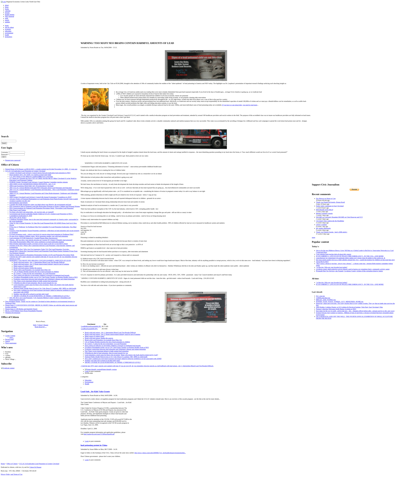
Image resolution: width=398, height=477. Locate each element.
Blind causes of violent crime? (23, 266)
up (161, 366)
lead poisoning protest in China (94, 445)
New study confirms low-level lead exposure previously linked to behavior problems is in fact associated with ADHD (123, 359)
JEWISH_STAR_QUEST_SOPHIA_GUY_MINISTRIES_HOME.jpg (339, 301)
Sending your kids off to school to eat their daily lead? (31, 294)
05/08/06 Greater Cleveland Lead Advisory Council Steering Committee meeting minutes (38, 182)
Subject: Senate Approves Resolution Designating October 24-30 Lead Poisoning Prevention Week (41, 255)
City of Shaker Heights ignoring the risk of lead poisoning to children (36, 272)
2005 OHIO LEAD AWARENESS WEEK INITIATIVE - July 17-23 (32, 184)
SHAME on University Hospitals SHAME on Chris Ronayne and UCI (339, 217)
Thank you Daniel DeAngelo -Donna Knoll (330, 202)
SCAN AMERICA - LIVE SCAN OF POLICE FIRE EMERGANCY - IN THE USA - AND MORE (350, 256)
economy (8, 29)
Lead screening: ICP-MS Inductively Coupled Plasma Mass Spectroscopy (33, 238)
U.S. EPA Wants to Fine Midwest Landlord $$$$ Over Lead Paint (31, 176)
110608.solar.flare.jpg (323, 298)
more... (11, 337)
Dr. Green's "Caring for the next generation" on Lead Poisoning (34, 273)
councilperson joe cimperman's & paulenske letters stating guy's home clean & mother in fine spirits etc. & (350, 258)
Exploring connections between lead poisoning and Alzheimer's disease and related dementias (44, 279)
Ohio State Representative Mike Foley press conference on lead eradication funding (36, 242)
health (7, 35)
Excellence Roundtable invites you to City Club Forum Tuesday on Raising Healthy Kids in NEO (46, 277)
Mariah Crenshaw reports (324, 213)
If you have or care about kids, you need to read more (239, 105)
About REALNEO (322, 262)
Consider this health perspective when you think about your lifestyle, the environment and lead (40, 204)
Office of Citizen (12, 464)
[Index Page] (3, 2)
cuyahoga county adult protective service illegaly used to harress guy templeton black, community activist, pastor (353, 269)
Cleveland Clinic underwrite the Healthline (330, 221)
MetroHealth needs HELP (324, 210)
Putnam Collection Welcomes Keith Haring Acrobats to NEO (336, 309)
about (7, 5)
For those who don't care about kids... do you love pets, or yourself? (31, 212)
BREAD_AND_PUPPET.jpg (326, 300)
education (8, 31)
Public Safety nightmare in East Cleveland (330, 206)
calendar (7, 11)
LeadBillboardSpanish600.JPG (91, 326)
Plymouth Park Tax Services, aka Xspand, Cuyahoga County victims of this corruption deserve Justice (349, 271)
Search (7, 341)
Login (87, 371)
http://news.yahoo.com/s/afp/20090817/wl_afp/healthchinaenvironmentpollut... (160, 453)
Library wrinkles (321, 225)
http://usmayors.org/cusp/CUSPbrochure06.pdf (99, 434)
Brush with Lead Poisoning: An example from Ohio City (32, 270)
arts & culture (9, 27)
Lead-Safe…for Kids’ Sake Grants (95, 391)
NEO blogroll (9, 16)
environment (9, 33)
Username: (5, 152)
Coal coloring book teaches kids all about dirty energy (333, 254)
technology (8, 37)
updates (7, 22)
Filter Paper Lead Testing (17, 210)
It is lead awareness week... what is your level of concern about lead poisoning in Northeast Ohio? (41, 234)
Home (3, 464)
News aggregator (10, 343)
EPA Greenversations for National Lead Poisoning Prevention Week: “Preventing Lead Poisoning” (41, 208)
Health (87, 384)
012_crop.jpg (320, 296)
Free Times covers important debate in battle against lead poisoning (35, 281)
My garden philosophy (323, 228)
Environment (89, 382)
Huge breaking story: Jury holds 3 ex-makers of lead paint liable (30, 175)
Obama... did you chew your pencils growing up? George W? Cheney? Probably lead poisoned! (40, 240)
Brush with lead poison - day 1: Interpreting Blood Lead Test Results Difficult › (188, 366)
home (7, 25)
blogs (6, 7)
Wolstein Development (12, 313)
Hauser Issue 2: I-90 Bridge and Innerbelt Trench (21, 309)
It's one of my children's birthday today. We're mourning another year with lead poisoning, (38, 236)
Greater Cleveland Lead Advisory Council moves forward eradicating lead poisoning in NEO (39, 173)
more (313, 237)
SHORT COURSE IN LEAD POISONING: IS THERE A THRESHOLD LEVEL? (42, 296)
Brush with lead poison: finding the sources (28, 268)
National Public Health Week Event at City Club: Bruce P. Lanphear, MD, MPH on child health (45, 288)
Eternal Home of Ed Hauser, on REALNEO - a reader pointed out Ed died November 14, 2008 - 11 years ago (41, 169)
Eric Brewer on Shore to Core (326, 198)
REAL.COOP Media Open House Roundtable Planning (23, 311)
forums (7, 13)
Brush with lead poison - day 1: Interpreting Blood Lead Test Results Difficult (39, 262)
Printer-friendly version (109, 369)
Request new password (12, 160)
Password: (5, 154)
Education (88, 380)
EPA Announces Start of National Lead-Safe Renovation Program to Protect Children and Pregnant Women (44, 206)
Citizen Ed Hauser (35, 467)
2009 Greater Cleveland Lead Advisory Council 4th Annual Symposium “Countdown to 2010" (40, 197)
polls (6, 18)
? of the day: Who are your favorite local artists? (331, 267)
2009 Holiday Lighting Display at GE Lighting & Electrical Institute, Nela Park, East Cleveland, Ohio (349, 307)
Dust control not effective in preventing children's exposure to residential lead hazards (41, 275)
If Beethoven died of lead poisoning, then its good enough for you (35, 283)
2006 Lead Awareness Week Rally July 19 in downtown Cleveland (31, 186)
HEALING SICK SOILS (17, 217)
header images (9, 14)
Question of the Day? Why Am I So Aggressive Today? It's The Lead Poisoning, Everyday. (39, 249)
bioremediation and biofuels (18, 203)
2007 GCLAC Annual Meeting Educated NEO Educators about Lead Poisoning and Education (40, 188)
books (7, 9)
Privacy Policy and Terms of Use (11, 474)
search (7, 20)
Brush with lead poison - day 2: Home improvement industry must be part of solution (41, 264)
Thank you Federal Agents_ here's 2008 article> (331, 232)
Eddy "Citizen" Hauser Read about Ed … (40, 326)
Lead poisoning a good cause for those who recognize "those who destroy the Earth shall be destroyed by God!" (121, 355)
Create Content (10, 336)
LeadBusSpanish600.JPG (89, 329)
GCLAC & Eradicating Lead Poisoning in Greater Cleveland (25, 171)
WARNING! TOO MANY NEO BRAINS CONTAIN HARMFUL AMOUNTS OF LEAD (40, 260)
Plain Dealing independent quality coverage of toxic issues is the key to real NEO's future (38, 244)
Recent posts (9, 339)
